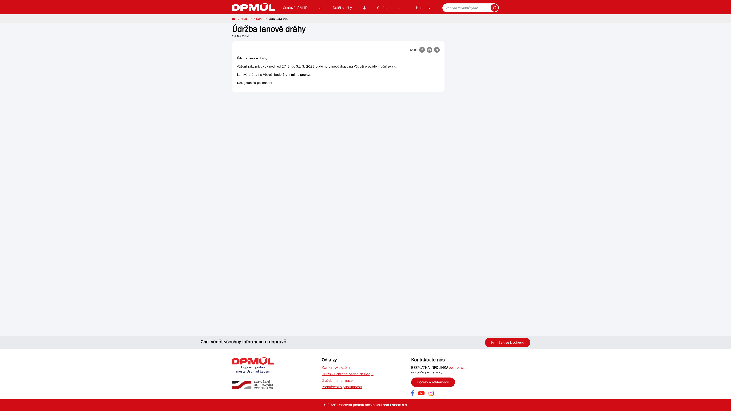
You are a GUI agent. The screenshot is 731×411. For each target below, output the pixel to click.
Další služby (342, 7)
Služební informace (337, 380)
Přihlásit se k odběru (507, 342)
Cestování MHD (295, 7)
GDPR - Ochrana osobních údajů (347, 374)
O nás (381, 7)
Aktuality (258, 18)
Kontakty (423, 7)
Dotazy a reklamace (433, 382)
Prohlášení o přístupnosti (342, 387)
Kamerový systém (336, 367)
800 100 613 (457, 368)
